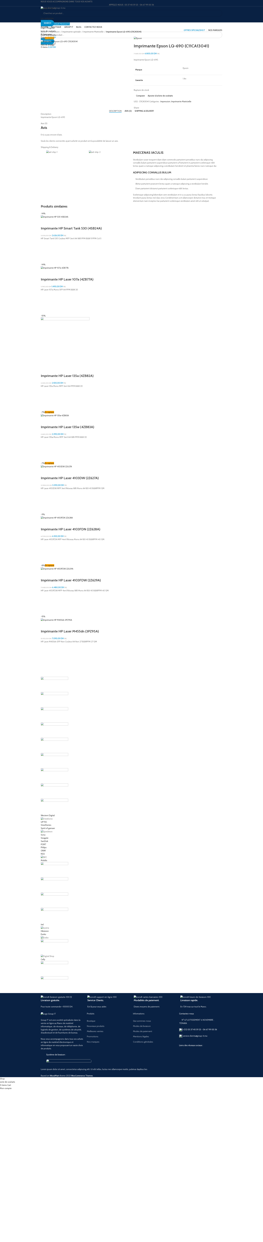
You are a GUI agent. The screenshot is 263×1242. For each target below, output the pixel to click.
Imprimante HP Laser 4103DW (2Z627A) (70, 478)
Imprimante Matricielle (93, 31)
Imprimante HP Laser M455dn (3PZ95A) (70, 631)
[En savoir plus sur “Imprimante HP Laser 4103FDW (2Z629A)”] (44, 603)
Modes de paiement (142, 1031)
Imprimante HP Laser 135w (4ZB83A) (67, 427)
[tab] (115, 111)
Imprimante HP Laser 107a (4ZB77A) (67, 279)
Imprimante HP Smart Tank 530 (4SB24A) (71, 228)
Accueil (44, 31)
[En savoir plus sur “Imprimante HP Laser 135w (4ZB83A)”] (44, 450)
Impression (55, 31)
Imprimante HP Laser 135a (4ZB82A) (67, 376)
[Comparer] (44, 222)
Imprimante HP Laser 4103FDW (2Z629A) (71, 580)
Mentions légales (141, 1036)
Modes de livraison (142, 1026)
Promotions (92, 1036)
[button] (44, 251)
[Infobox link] (62, 1001)
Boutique (91, 1021)
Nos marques (93, 1041)
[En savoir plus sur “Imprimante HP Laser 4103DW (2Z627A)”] (44, 501)
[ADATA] (131, 834)
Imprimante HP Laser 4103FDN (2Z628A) (70, 529)
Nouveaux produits (95, 1026)
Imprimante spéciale (71, 31)
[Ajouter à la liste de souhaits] (44, 244)
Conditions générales (143, 1041)
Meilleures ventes (95, 1031)
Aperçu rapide (44, 259)
